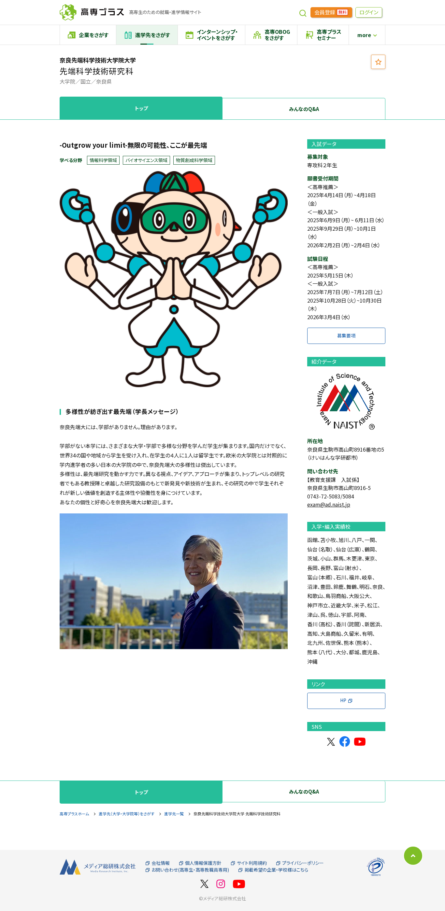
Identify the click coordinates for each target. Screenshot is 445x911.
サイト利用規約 (252, 863)
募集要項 (346, 335)
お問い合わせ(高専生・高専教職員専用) (190, 870)
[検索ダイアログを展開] (303, 12)
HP (343, 700)
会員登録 (330, 12)
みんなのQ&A (304, 108)
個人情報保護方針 (203, 863)
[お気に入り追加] (378, 62)
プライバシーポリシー (303, 863)
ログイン (368, 12)
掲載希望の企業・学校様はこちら (276, 870)
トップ (141, 108)
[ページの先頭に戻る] (413, 855)
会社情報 (160, 863)
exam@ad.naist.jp (328, 504)
